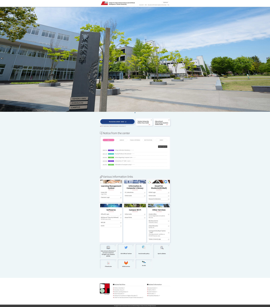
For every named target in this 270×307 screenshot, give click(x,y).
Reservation (151, 293)
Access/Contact (152, 288)
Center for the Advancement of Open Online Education (128, 297)
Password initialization (155, 199)
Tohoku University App (155, 239)
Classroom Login (105, 197)
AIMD (146, 4)
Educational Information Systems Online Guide (157, 4)
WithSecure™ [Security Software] (109, 217)
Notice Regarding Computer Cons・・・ (125, 157)
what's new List (163, 146)
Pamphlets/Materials (153, 295)
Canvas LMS (104, 192)
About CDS (141, 4)
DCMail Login (152, 192)
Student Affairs (153, 214)
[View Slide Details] (135, 59)
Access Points (128, 217)
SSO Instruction (105, 126)
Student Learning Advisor (120, 292)
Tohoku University (118, 288)
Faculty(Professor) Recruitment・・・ (124, 154)
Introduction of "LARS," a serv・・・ (124, 161)
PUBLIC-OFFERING (135, 140)
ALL (108, 140)
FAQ (168, 4)
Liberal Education (153, 226)
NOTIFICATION (148, 140)
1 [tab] (133, 112)
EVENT (161, 140)
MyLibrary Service (153, 221)
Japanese (165, 2)
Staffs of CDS (151, 290)
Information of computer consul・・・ (125, 164)
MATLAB (103, 222)
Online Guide (128, 195)
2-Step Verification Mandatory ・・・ (124, 150)
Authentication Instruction (117, 126)
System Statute (152, 292)
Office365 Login (105, 214)
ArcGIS (102, 226)
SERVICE (122, 140)
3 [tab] (136, 112)
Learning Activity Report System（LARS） (157, 231)
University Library (118, 290)
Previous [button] (2, 58)
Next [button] (267, 58)
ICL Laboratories (129, 192)
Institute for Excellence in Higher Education (125, 295)
